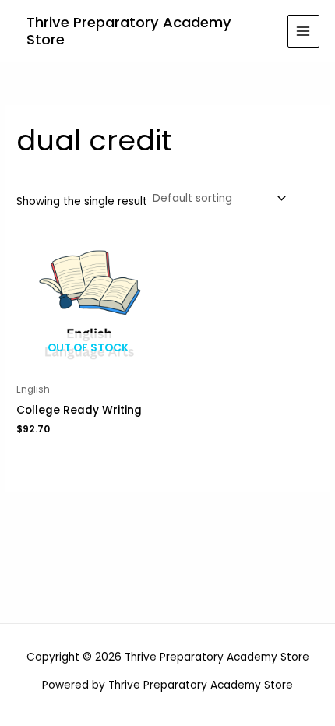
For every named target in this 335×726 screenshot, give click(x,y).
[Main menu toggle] (303, 31)
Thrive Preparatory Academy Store (128, 30)
